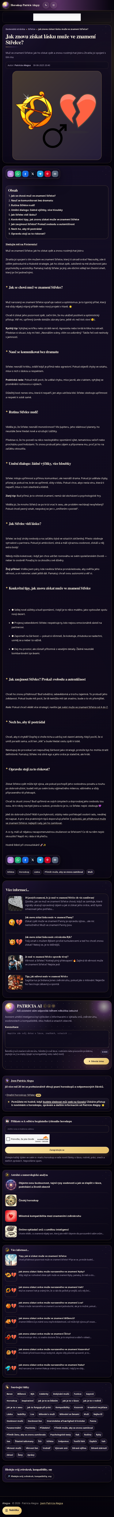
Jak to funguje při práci (39, 1407)
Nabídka (12, 1510)
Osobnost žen (35, 1421)
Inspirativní (28, 1400)
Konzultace (11, 1027)
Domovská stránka (15, 29)
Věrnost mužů (14, 1448)
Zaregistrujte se (57, 1150)
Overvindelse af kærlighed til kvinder (66, 1421)
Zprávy (30, 1454)
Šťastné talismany (24, 1441)
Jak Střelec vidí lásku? (24, 214)
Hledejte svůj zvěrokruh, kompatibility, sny (30, 1476)
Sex (8, 1441)
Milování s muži (47, 1414)
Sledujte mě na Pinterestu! (21, 244)
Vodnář (46, 1448)
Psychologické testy (60, 1434)
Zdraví (10, 1454)
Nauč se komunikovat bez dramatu (32, 200)
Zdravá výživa (79, 1448)
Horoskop (24, 872)
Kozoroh (78, 1407)
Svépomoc (63, 1441)
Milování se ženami (69, 1414)
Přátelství (45, 1427)
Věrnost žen (32, 1448)
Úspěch (93, 1441)
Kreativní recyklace (97, 1407)
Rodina (87, 1434)
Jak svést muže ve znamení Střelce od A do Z (83, 707)
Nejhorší (98, 1414)
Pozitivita (30, 1427)
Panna (93, 1421)
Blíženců (21, 1393)
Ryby (98, 1434)
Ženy (20, 1454)
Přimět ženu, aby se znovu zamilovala (26, 1434)
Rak (77, 1434)
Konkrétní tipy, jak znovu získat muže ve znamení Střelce (45, 219)
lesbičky (21, 1414)
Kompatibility (63, 1407)
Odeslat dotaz (96, 1061)
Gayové (90, 1393)
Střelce (31, 29)
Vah (103, 1441)
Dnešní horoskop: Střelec (21, 1095)
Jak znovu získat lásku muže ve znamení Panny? (49, 917)
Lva (32, 1414)
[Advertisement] (57, 17)
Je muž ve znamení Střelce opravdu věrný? (46, 956)
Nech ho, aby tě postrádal (26, 229)
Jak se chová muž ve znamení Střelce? (33, 195)
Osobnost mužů (15, 1421)
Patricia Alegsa (23, 65)
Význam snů (61, 1448)
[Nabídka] (53, 5)
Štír (40, 1441)
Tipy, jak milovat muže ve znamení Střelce (46, 976)
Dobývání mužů (61, 1393)
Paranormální (14, 1427)
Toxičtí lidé (79, 1441)
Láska (37, 872)
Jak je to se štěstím (48, 1400)
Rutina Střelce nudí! (23, 205)
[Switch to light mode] (46, 5)
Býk (32, 1393)
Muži (90, 872)
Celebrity (43, 1393)
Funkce (77, 1393)
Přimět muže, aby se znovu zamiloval (64, 872)
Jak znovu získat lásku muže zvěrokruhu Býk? (48, 937)
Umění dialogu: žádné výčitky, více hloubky (37, 210)
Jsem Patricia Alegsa (22, 1080)
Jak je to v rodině (92, 1400)
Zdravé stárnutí (99, 1448)
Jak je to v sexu (14, 1407)
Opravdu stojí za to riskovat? (28, 233)
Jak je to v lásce (71, 1400)
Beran (10, 1393)
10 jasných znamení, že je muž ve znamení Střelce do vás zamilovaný (59, 897)
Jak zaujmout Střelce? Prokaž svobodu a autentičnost (43, 224)
